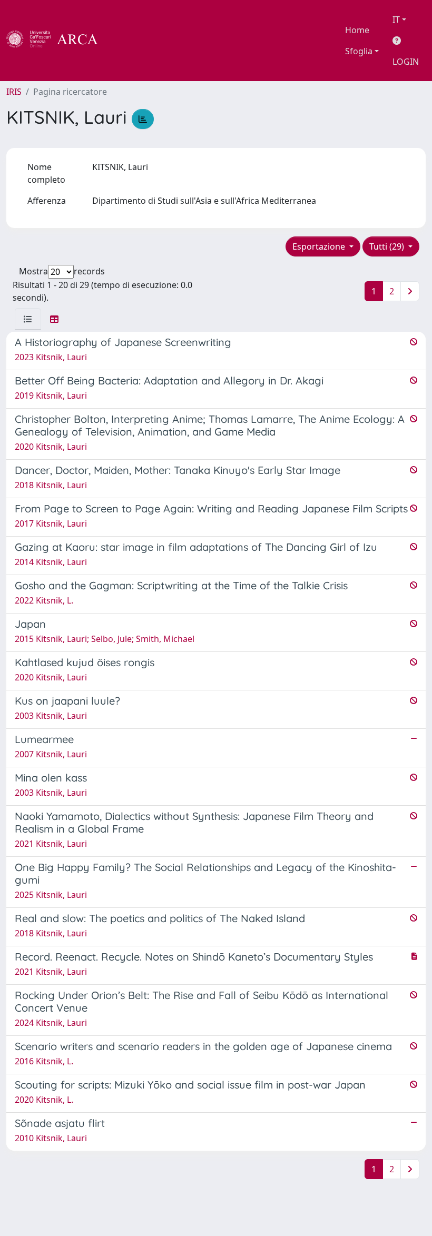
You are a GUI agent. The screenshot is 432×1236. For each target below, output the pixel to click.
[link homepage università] (126, 40)
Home (357, 30)
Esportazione (319, 246)
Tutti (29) (387, 246)
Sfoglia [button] (358, 51)
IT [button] (396, 19)
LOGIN (405, 61)
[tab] (28, 319)
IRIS (14, 91)
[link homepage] (58, 40)
